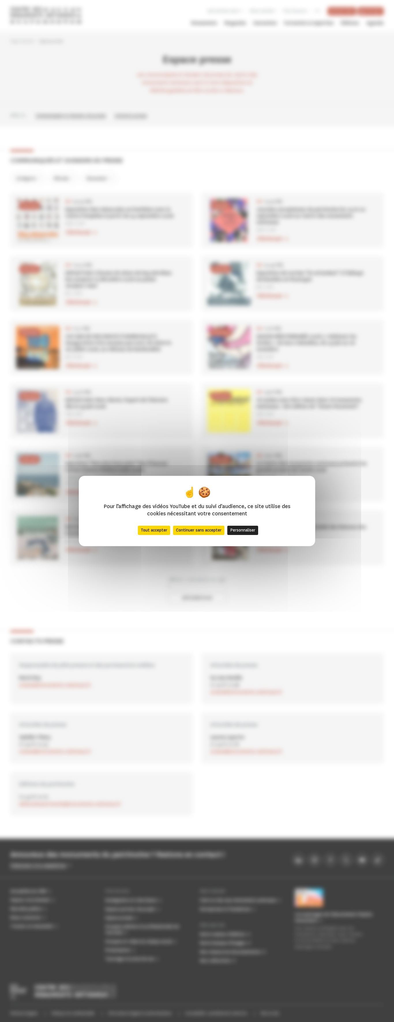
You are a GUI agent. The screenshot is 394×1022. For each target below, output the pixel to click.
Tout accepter (154, 530)
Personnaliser (242, 530)
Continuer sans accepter (199, 530)
